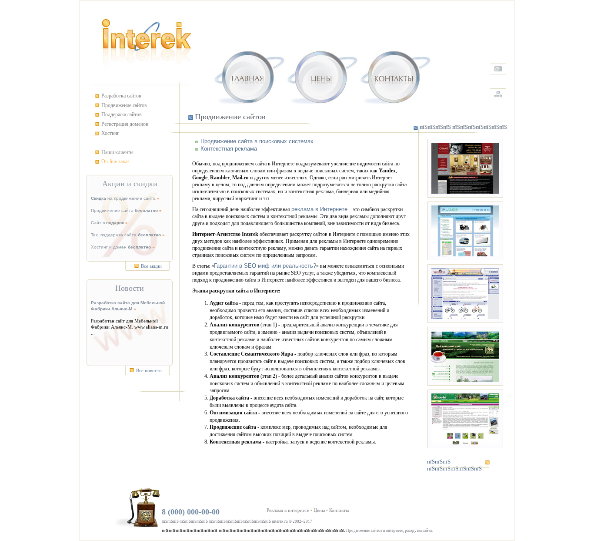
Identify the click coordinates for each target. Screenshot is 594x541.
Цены (319, 510)
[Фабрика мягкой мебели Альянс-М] (465, 168)
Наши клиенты (117, 152)
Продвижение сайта (124, 210)
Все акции (151, 266)
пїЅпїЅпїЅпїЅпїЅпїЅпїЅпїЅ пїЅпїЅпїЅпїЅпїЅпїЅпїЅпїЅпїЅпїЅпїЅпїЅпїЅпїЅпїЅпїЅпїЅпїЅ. (253, 530)
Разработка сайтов (121, 96)
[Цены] (322, 74)
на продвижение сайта (123, 198)
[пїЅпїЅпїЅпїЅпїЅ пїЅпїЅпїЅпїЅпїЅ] (498, 94)
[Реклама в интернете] (249, 74)
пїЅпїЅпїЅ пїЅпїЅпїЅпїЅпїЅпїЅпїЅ (454, 465)
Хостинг (110, 133)
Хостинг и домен (121, 247)
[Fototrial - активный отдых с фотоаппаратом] (465, 418)
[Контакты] (395, 74)
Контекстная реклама (228, 148)
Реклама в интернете (288, 510)
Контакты (339, 510)
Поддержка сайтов (121, 114)
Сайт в (107, 222)
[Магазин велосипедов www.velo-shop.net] (465, 293)
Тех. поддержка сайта (126, 234)
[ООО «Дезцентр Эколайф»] (465, 230)
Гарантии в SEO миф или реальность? (265, 265)
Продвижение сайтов (124, 105)
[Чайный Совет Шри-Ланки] (465, 356)
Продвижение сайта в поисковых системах (257, 141)
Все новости (149, 370)
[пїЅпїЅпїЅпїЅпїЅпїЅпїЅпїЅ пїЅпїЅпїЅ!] (498, 69)
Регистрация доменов (124, 124)
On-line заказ (115, 161)
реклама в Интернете (319, 209)
